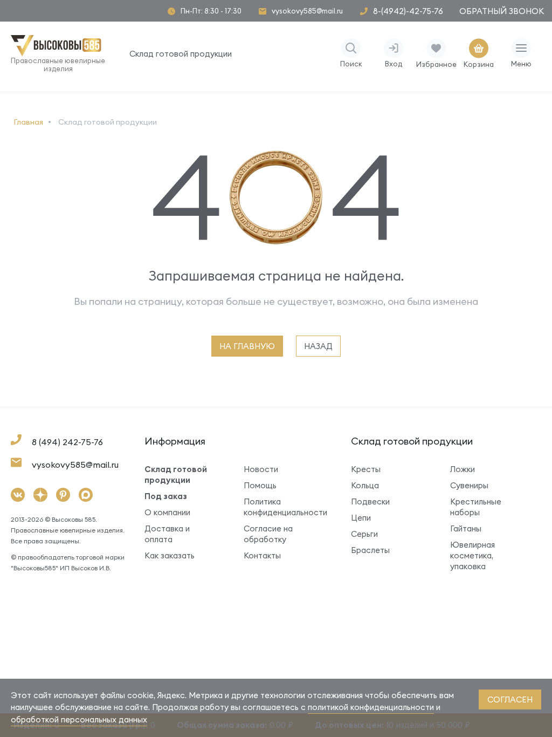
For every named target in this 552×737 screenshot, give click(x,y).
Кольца (365, 485)
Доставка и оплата (167, 533)
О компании (167, 512)
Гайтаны (465, 528)
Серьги (364, 534)
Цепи (361, 518)
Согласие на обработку (268, 533)
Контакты (262, 555)
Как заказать (169, 555)
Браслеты (370, 550)
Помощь (260, 485)
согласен (510, 699)
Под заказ (165, 496)
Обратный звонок (501, 11)
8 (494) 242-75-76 (67, 441)
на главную (247, 346)
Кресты (366, 469)
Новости (261, 469)
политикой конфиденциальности (371, 707)
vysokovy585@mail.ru (307, 11)
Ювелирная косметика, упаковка (472, 555)
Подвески (370, 501)
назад (318, 346)
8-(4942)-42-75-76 (408, 11)
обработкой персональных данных (79, 719)
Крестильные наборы (475, 506)
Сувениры (469, 485)
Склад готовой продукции (180, 54)
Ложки (462, 469)
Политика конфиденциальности (281, 506)
